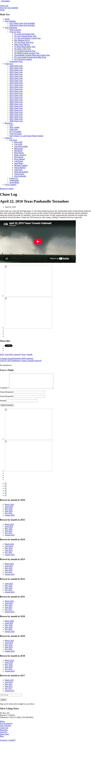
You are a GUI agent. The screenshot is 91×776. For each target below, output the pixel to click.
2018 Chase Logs (16, 83)
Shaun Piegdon (20, 168)
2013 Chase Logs (16, 93)
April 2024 (9, 546)
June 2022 (8, 588)
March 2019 (9, 641)
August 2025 (9, 535)
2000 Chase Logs (16, 121)
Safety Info (13, 129)
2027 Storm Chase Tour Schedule (22, 23)
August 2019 (9, 651)
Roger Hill (18, 142)
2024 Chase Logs (16, 70)
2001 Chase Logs (16, 119)
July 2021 (8, 610)
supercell (17, 354)
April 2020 (9, 623)
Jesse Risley (18, 163)
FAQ (11, 125)
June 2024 (8, 550)
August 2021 (9, 612)
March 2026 (9, 505)
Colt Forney (18, 161)
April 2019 (9, 643)
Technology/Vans (16, 61)
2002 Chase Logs (16, 117)
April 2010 (9, 354)
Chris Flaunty (19, 174)
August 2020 (9, 632)
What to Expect (15, 30)
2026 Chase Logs (16, 66)
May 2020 (8, 625)
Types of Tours (15, 32)
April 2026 (9, 507)
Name (6, 392)
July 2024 (8, 553)
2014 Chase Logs (16, 91)
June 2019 (8, 647)
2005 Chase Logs (16, 110)
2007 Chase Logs (16, 106)
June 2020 (8, 627)
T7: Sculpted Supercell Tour (24, 51)
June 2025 (8, 531)
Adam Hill (18, 170)
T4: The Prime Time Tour (23, 42)
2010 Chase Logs (16, 100)
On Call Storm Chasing (23, 59)
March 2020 (9, 621)
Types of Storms (15, 134)
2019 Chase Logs (16, 81)
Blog (2, 736)
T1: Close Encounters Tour (24, 34)
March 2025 (9, 524)
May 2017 (8, 684)
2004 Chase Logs (16, 112)
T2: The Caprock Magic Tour (25, 36)
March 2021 (9, 601)
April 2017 (9, 682)
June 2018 (8, 667)
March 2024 (9, 544)
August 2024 (9, 555)
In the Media (14, 182)
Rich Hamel (18, 157)
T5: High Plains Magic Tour (24, 47)
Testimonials (14, 180)
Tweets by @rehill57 (8, 740)
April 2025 (9, 526)
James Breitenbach (21, 172)
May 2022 (8, 586)
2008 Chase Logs (16, 104)
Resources (8, 123)
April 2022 (9, 584)
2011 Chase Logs (16, 98)
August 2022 (9, 592)
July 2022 (8, 590)
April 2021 (9, 603)
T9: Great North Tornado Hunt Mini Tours (30, 57)
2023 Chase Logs (16, 72)
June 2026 (8, 511)
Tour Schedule (10, 21)
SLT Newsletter (15, 132)
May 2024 (8, 548)
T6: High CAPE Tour (22, 49)
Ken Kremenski (20, 176)
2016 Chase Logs (16, 87)
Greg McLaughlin (21, 146)
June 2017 (8, 686)
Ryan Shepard (19, 159)
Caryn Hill (18, 144)
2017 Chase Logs (16, 85)
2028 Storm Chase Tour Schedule (22, 25)
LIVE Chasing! (10, 185)
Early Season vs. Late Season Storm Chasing (26, 136)
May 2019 (8, 645)
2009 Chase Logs (16, 102)
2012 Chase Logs (16, 95)
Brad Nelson (19, 153)
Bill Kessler (18, 148)
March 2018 (9, 660)
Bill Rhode (18, 151)
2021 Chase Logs (16, 76)
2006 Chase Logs (16, 108)
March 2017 (9, 680)
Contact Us (13, 178)
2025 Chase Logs (16, 68)
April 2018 (9, 663)
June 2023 (8, 570)
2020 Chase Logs (16, 78)
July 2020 (8, 629)
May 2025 (8, 529)
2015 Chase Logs (16, 89)
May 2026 (8, 509)
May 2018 (8, 665)
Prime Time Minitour (22, 45)
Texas (23, 354)
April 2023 (9, 566)
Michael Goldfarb (20, 165)
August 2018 (9, 671)
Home (7, 19)
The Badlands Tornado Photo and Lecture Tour (32, 55)
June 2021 (8, 607)
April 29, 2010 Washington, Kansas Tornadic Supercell (20, 361)
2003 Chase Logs (16, 115)
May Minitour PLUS (22, 40)
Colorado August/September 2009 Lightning (16, 358)
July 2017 (8, 689)
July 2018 (8, 669)
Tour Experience (11, 28)
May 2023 (8, 568)
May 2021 (8, 605)
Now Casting (14, 127)
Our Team (13, 140)
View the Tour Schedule (9, 8)
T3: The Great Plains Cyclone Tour (27, 38)
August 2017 (9, 691)
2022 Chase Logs (16, 74)
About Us (8, 138)
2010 (2, 354)
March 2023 (9, 564)
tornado (29, 354)
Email (6, 396)
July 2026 (8, 513)
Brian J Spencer (20, 155)
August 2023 (9, 574)
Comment (4, 388)
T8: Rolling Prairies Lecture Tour (26, 53)
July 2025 (8, 533)
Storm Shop (4, 734)
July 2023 (8, 572)
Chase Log (4, 6)
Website (3, 401)
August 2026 (9, 515)
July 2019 (8, 649)
